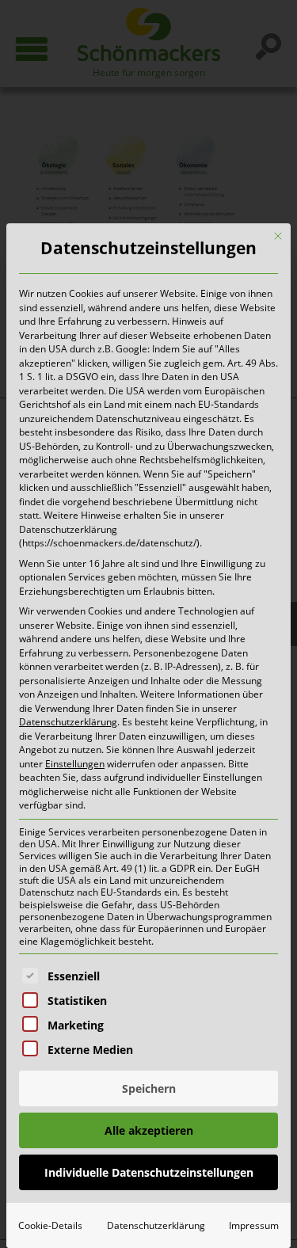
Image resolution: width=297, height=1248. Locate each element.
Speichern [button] (149, 1088)
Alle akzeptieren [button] (149, 1130)
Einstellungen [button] (75, 763)
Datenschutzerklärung (68, 722)
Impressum (254, 1225)
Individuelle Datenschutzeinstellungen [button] (148, 1172)
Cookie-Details (50, 1225)
